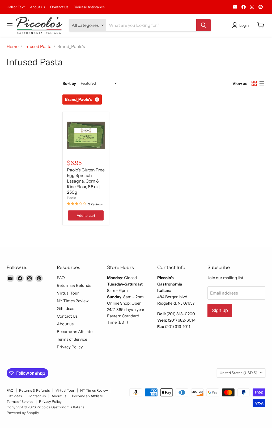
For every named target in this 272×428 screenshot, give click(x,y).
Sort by (69, 83)
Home (13, 46)
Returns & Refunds (74, 285)
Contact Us (59, 7)
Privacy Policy (70, 346)
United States (238, 372)
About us (65, 323)
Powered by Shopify (23, 412)
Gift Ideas (65, 308)
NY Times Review (73, 300)
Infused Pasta (38, 46)
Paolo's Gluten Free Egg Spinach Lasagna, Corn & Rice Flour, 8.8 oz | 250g (86, 181)
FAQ (61, 277)
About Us (37, 7)
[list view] (261, 83)
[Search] (203, 25)
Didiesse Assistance (89, 7)
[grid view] (254, 83)
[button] (241, 25)
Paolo (71, 198)
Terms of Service (72, 339)
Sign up (220, 310)
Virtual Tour (68, 293)
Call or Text (16, 7)
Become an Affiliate (74, 331)
